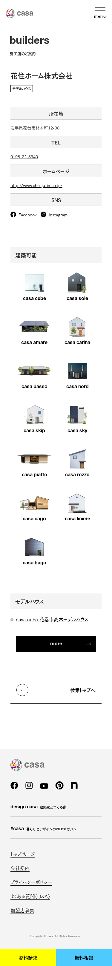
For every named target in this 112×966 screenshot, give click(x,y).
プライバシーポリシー (31, 882)
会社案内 (20, 868)
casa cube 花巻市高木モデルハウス (52, 619)
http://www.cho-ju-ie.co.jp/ (36, 185)
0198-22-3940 (24, 156)
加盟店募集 (22, 910)
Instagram (58, 214)
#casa (43, 829)
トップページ (22, 854)
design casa (38, 807)
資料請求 (28, 957)
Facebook (28, 214)
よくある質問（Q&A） (30, 896)
